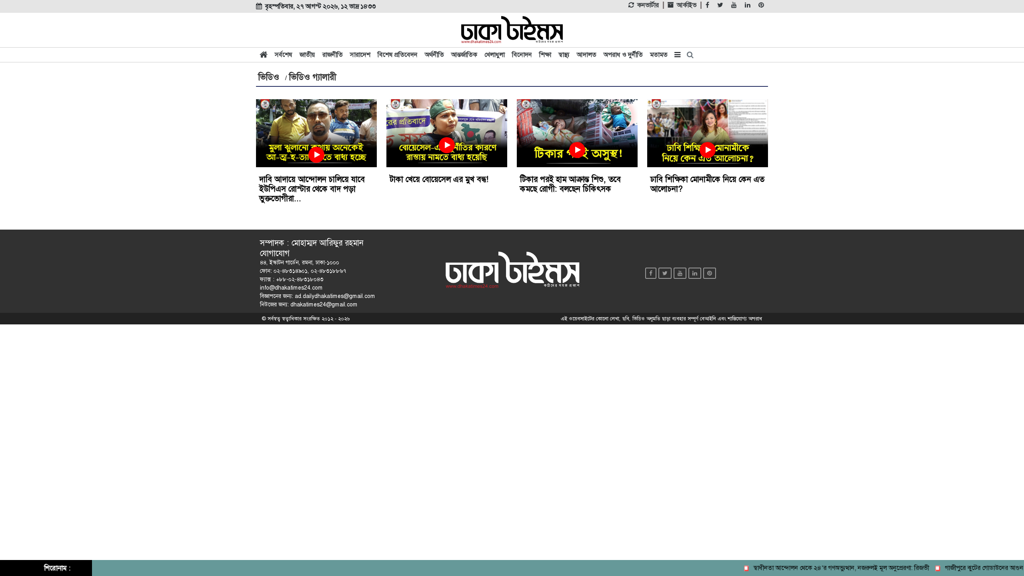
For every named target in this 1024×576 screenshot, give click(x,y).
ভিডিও (268, 77)
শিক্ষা (545, 54)
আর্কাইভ (686, 5)
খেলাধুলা (494, 54)
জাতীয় (307, 54)
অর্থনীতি (434, 54)
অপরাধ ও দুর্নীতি (623, 54)
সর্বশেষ (283, 54)
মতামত (659, 54)
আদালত (586, 54)
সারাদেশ (360, 54)
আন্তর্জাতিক (464, 54)
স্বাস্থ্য (564, 54)
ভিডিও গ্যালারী (312, 77)
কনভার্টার (648, 5)
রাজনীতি (332, 54)
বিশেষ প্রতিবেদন (398, 54)
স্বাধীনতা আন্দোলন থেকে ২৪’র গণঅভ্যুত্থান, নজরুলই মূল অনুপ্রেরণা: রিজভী (831, 568)
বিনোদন (522, 54)
